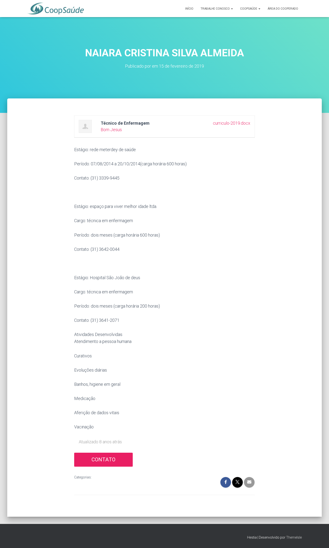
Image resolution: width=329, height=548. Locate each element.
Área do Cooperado (283, 8)
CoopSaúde (249, 8)
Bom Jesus (111, 129)
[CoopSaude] (55, 9)
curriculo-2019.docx (231, 123)
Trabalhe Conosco (215, 8)
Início (189, 8)
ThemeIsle (294, 537)
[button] (231, 8)
